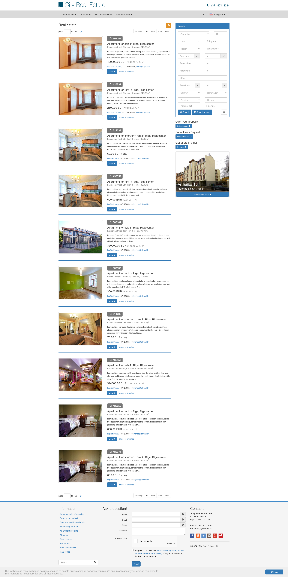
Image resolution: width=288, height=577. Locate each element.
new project (186, 105)
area (160, 31)
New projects (66, 539)
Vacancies (65, 543)
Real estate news (68, 547)
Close (274, 572)
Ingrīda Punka (113, 158)
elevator (211, 105)
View (111, 71)
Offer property (183, 126)
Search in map (203, 112)
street (167, 31)
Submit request (183, 136)
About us (64, 534)
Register (180, 147)
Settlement (212, 48)
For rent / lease (102, 14)
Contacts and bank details (72, 522)
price (153, 31)
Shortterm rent (123, 14)
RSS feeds (65, 551)
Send (136, 563)
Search (185, 112)
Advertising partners (69, 526)
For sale (85, 14)
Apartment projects (69, 530)
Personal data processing (72, 513)
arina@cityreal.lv (143, 66)
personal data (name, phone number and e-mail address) (159, 552)
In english (218, 14)
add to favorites (127, 71)
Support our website (69, 518)
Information (69, 14)
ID (147, 31)
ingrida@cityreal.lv (141, 158)
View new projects (201, 194)
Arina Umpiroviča (114, 66)
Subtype (211, 41)
